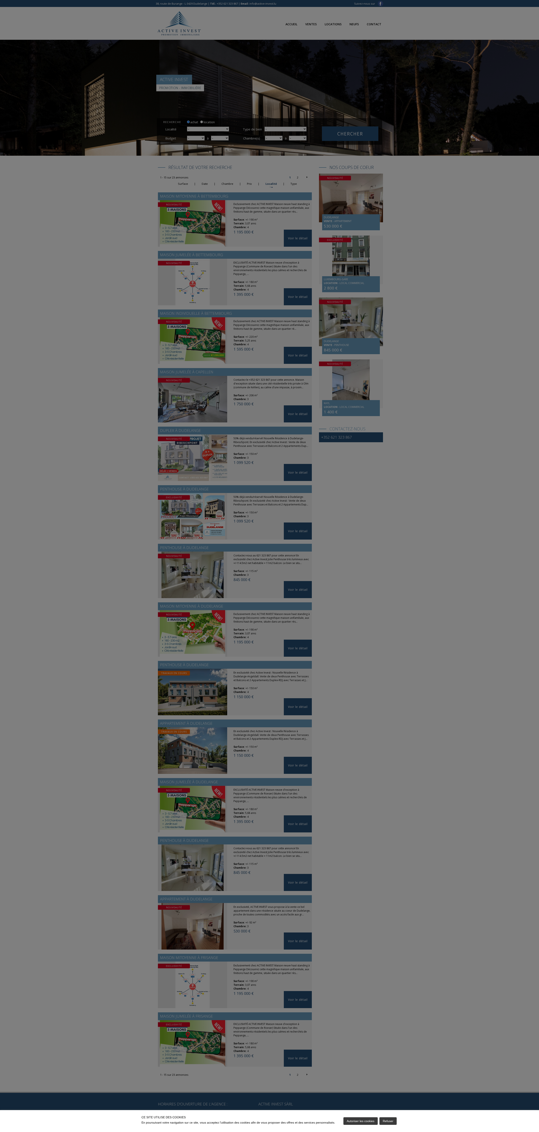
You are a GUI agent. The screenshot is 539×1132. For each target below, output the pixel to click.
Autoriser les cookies (360, 1121)
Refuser (388, 1121)
